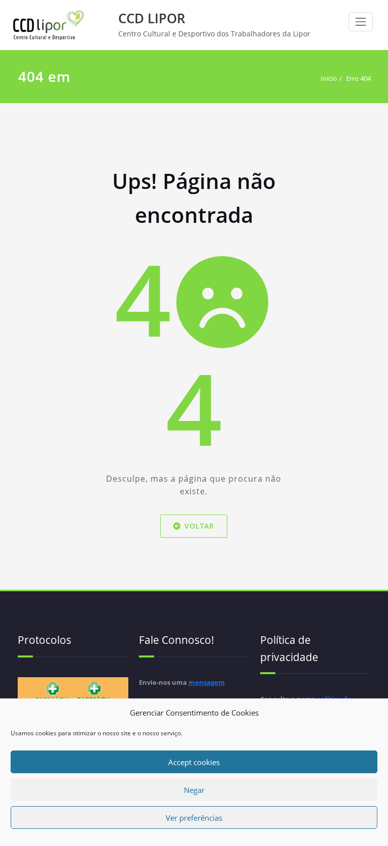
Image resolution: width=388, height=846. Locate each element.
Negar (194, 790)
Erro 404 (358, 78)
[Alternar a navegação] (361, 21)
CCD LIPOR (151, 18)
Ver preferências (194, 818)
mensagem (206, 682)
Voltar (200, 526)
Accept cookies (194, 762)
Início (329, 78)
